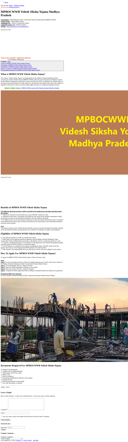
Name (2, 413)
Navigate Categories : (7, 437)
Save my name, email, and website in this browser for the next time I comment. (26, 416)
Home (6, 2)
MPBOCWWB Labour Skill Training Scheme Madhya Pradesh (40, 88)
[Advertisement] (32, 44)
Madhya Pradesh (19, 5)
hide (9, 61)
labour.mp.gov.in (14, 7)
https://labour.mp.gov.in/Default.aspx (18, 26)
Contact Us (19, 440)
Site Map (35, 440)
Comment (4, 409)
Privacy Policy (27, 440)
